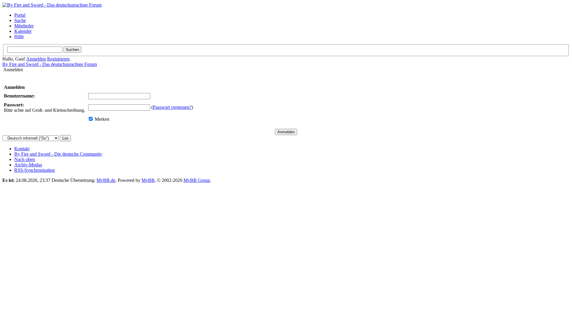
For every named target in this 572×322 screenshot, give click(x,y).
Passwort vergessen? (172, 107)
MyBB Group (197, 180)
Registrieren (58, 58)
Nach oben (24, 159)
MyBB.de (106, 180)
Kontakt (21, 148)
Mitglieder (24, 25)
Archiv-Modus (28, 164)
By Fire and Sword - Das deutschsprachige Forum (49, 64)
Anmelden (36, 58)
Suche (20, 20)
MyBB (148, 180)
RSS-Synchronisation (34, 170)
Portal (19, 15)
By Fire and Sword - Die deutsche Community (58, 154)
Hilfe (19, 36)
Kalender (23, 31)
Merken (101, 119)
